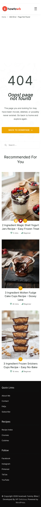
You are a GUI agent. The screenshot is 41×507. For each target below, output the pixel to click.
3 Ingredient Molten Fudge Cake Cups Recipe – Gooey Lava (20, 296)
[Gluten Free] (16, 221)
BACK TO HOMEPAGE (19, 130)
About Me (6, 396)
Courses (5, 435)
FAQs (4, 406)
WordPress (20, 502)
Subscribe (6, 412)
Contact (5, 401)
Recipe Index (7, 430)
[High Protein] (21, 221)
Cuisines (5, 440)
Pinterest (5, 469)
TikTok (4, 474)
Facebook (6, 458)
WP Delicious (21, 499)
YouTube (5, 480)
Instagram (6, 464)
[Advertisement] (20, 40)
